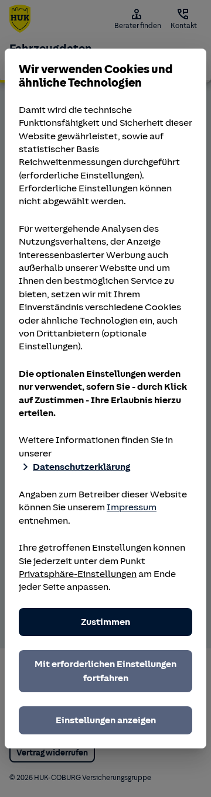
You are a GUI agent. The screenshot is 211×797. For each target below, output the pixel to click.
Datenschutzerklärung (81, 467)
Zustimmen (105, 622)
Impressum (131, 507)
